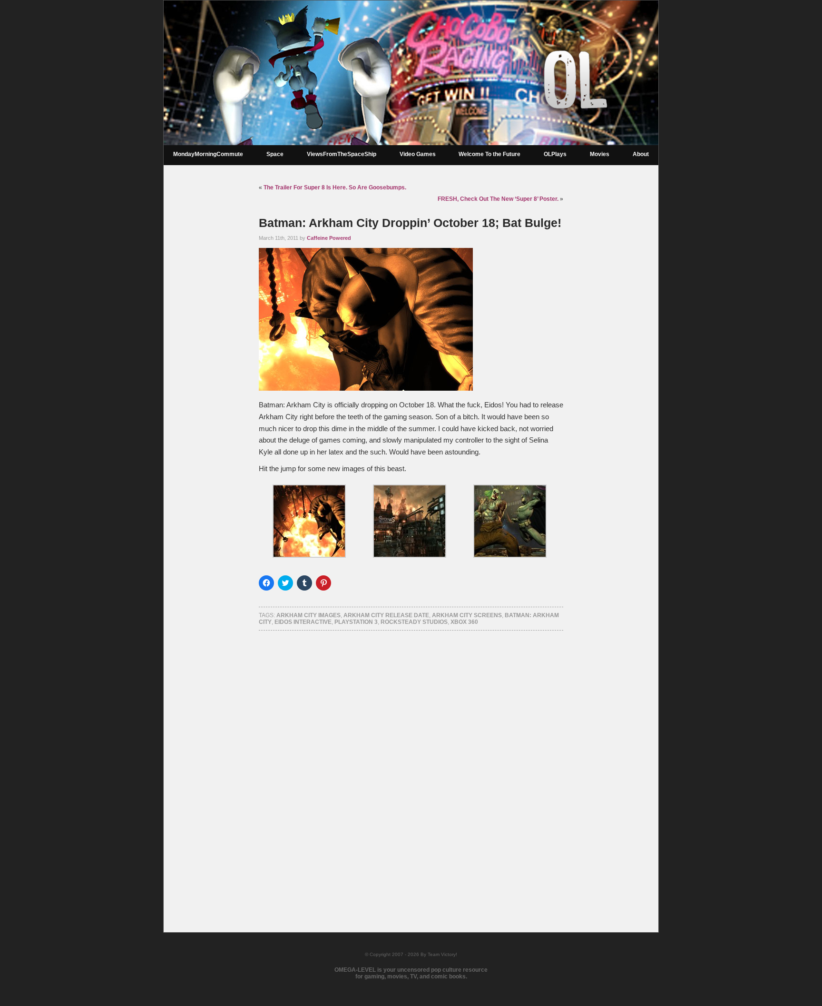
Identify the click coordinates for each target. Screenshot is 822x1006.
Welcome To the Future (489, 154)
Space (275, 154)
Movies (599, 154)
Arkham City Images (308, 615)
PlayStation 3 (356, 622)
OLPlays (555, 154)
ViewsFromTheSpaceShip (341, 154)
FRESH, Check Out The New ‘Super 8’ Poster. (498, 199)
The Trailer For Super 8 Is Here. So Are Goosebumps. (335, 187)
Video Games (418, 154)
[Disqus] (411, 769)
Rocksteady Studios (414, 622)
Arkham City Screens (467, 615)
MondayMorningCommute (208, 154)
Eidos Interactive (303, 622)
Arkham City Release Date (386, 615)
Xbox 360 (464, 622)
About (641, 154)
